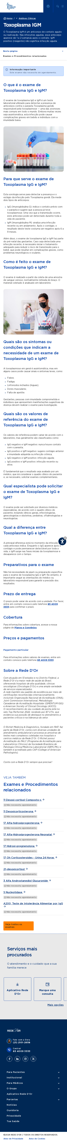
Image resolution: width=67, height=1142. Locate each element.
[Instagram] (25, 1059)
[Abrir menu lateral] (62, 6)
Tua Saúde (13, 1121)
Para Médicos (15, 1083)
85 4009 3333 (45, 660)
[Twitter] (33, 1059)
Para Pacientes (16, 1072)
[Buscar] (57, 6)
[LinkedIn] (17, 1059)
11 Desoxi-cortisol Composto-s (22, 800)
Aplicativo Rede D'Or (19, 1094)
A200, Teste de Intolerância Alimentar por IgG (33, 903)
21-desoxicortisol (14, 869)
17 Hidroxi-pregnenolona (19, 846)
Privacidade (14, 1116)
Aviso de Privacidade (13, 1139)
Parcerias (12, 1099)
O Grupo (12, 1089)
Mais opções (56, 1005)
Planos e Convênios (25, 628)
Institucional (14, 1078)
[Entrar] (48, 6)
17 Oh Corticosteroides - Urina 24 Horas (29, 858)
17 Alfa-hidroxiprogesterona (21, 823)
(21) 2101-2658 (21, 1043)
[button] (65, 538)
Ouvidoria (13, 1110)
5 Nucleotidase (13, 892)
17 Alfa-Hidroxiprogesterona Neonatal (28, 834)
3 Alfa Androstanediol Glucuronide (26, 881)
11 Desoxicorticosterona (18, 811)
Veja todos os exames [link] (13, 925)
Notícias (12, 1105)
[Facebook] (9, 1059)
